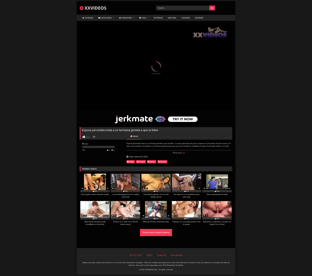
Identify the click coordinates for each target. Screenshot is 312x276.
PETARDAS (158, 18)
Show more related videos (156, 232)
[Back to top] (304, 268)
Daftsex (152, 162)
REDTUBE (172, 18)
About (135, 136)
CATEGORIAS (106, 18)
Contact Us (161, 255)
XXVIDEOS (94, 8)
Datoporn (163, 162)
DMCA (149, 255)
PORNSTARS (126, 18)
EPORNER (199, 18)
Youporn (142, 162)
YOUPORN (185, 18)
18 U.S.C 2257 (135, 255)
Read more (178, 153)
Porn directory (177, 255)
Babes (132, 162)
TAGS (144, 18)
